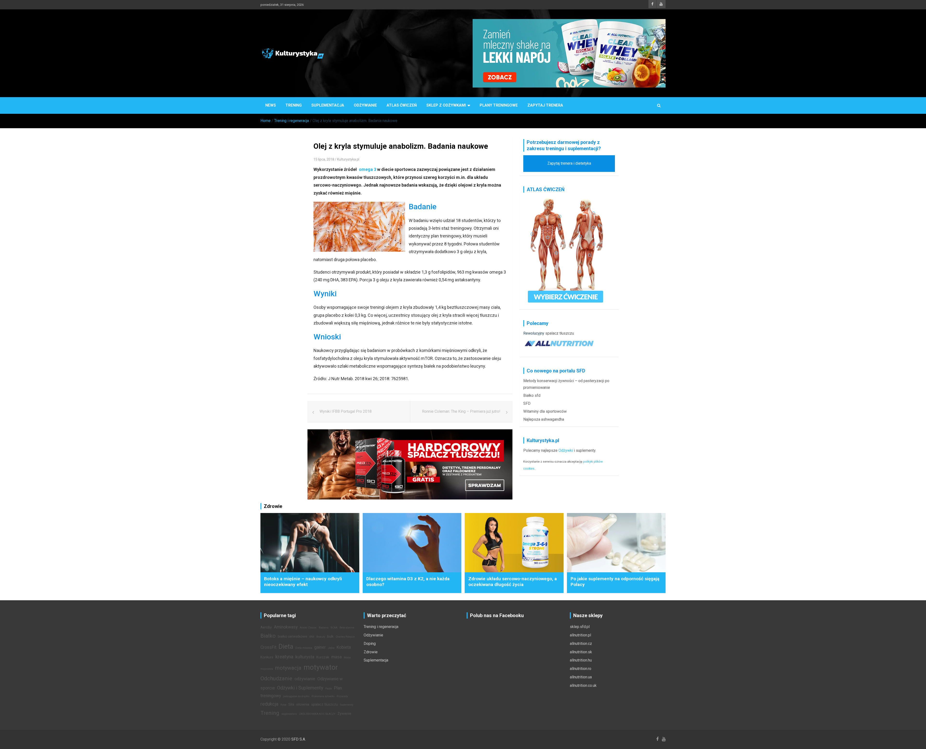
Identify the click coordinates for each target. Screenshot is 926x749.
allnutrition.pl (580, 635)
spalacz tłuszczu (559, 333)
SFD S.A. (298, 739)
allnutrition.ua (581, 677)
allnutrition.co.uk (583, 685)
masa (336, 657)
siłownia (302, 704)
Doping (370, 643)
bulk (330, 636)
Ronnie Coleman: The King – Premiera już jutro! (461, 411)
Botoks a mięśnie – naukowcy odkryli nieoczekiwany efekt (303, 581)
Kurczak (322, 657)
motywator (321, 667)
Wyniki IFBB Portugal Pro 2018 (346, 411)
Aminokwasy (286, 627)
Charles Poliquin (345, 636)
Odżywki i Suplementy (300, 688)
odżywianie (304, 678)
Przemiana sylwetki (323, 696)
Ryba (283, 704)
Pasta (328, 688)
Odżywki (565, 450)
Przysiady (342, 696)
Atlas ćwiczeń (402, 105)
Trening (294, 105)
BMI (311, 636)
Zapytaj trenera (545, 105)
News (270, 105)
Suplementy (346, 704)
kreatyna (284, 657)
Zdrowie (371, 652)
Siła (291, 704)
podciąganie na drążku (296, 696)
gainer (320, 647)
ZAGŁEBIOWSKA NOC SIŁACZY (317, 713)
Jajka (331, 647)
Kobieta (344, 647)
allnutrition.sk (581, 652)
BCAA (334, 627)
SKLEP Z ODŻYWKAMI (446, 105)
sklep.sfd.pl (580, 626)
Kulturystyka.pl (348, 159)
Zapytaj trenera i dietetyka (569, 163)
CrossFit (268, 647)
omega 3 (367, 169)
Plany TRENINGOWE (499, 105)
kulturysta (304, 657)
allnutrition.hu (581, 660)
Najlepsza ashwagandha (543, 419)
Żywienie (344, 714)
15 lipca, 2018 (323, 159)
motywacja (288, 668)
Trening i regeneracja (381, 626)
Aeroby (266, 627)
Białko (268, 636)
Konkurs (266, 657)
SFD (527, 403)
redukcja (269, 704)
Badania (323, 627)
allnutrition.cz (581, 643)
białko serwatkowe (292, 636)
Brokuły (320, 636)
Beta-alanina (347, 627)
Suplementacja (327, 105)
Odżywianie (365, 105)
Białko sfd (531, 395)
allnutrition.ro (580, 668)
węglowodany (289, 713)
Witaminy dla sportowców (545, 411)
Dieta (286, 646)
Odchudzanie (276, 678)
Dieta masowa (303, 647)
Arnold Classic (308, 627)
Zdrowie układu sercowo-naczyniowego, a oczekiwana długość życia (512, 581)
